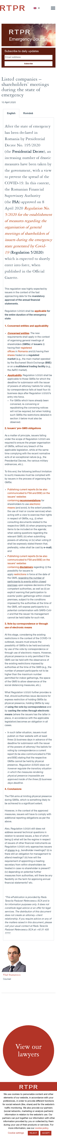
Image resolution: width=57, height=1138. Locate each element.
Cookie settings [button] (16, 1133)
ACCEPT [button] (46, 1133)
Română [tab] (28, 113)
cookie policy (41, 1128)
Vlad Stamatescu (12, 974)
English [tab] (11, 113)
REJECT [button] (33, 1133)
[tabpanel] (28, 529)
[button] (36, 8)
